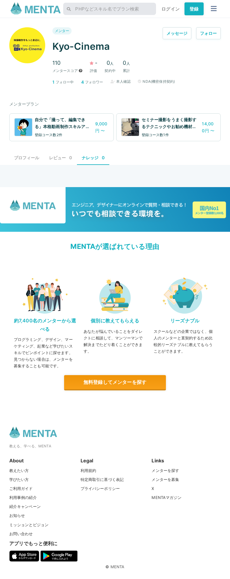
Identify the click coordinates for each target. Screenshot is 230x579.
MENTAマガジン (166, 497)
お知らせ (17, 515)
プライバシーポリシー (100, 488)
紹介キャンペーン (25, 506)
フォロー (208, 33)
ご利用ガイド (21, 488)
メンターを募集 (165, 479)
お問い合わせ (21, 533)
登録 (194, 9)
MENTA (118, 566)
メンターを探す (165, 470)
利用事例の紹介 (23, 497)
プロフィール (27, 157)
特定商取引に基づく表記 (102, 479)
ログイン (170, 9)
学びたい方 (19, 479)
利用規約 (88, 470)
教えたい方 (19, 470)
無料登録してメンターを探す (115, 382)
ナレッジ (93, 157)
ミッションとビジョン (29, 524)
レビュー (60, 157)
